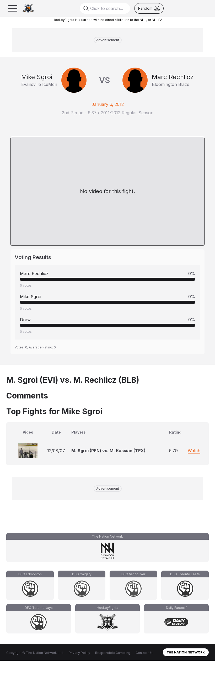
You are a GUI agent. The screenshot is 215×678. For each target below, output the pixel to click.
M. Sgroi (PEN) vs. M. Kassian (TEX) (108, 450)
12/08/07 (56, 450)
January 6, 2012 (108, 104)
